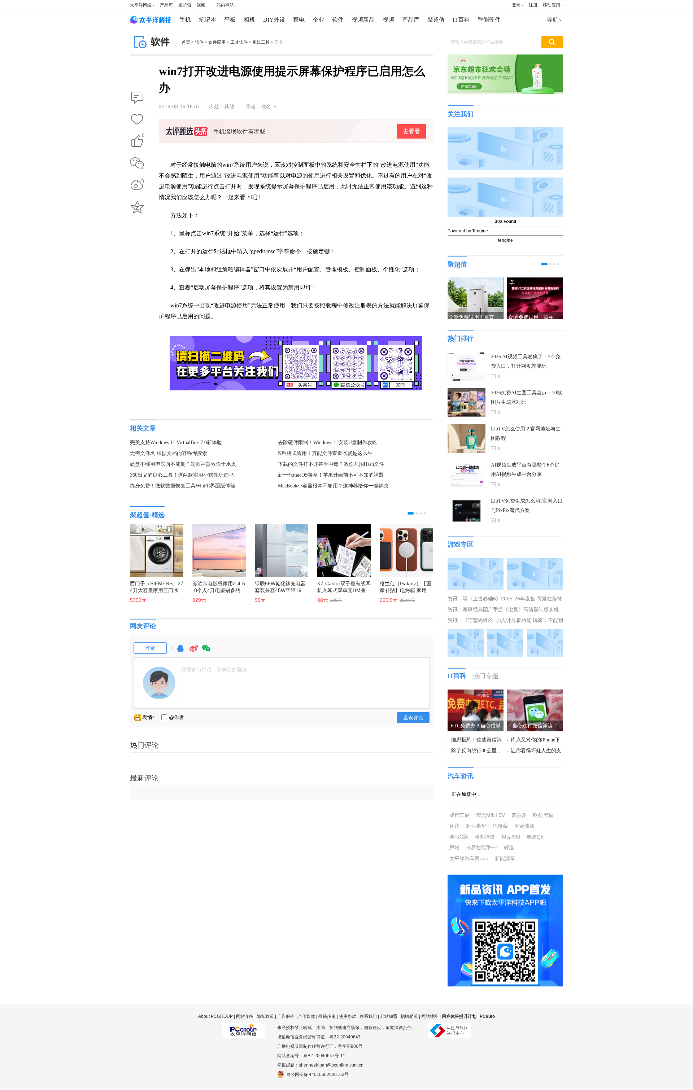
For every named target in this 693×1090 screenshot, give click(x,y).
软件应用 (217, 42)
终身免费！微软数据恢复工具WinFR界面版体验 (182, 486)
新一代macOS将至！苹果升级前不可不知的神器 (331, 475)
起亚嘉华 (476, 826)
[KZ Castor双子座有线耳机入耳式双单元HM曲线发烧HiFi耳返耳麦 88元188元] (340, 547)
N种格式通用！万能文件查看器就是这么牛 (325, 453)
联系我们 (368, 1016)
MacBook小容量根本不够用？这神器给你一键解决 (333, 486)
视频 (201, 5)
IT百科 (461, 20)
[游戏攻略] (535, 562)
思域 (454, 847)
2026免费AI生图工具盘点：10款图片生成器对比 (526, 397)
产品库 (166, 5)
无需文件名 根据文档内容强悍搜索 (168, 453)
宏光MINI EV (490, 815)
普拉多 (519, 815)
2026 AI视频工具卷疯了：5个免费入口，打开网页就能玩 (526, 361)
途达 (454, 826)
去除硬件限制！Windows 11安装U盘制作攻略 (327, 442)
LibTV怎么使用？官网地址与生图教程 (526, 433)
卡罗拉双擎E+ (481, 847)
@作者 (176, 717)
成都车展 (459, 815)
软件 (338, 20)
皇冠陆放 (524, 826)
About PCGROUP (215, 1016)
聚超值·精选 (147, 514)
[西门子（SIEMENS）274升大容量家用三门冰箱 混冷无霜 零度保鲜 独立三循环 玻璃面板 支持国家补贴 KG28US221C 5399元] (153, 547)
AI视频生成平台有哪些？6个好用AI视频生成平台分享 (525, 469)
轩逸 (509, 847)
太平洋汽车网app (468, 858)
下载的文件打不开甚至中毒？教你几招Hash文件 (331, 464)
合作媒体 (306, 1016)
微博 (193, 651)
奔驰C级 (458, 837)
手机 (185, 20)
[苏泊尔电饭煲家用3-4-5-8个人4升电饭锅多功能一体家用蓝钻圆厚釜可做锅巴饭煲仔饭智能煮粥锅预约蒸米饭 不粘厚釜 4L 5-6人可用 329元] (215, 547)
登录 (516, 5)
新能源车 (505, 858)
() (143, 136)
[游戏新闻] (476, 562)
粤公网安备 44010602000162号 (317, 1074)
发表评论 (413, 718)
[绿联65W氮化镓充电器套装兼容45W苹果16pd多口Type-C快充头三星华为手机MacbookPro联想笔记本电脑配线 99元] (278, 547)
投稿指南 (327, 1016)
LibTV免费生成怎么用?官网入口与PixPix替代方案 (527, 505)
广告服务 (286, 1016)
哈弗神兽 (485, 837)
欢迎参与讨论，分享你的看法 (214, 669)
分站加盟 (388, 1016)
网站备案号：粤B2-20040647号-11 (311, 1055)
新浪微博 (137, 185)
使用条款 (347, 1016)
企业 (318, 20)
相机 (249, 20)
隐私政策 (265, 1016)
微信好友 (137, 163)
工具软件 (239, 42)
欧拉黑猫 (543, 815)
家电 (299, 20)
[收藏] (137, 119)
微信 (206, 651)
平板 (230, 20)
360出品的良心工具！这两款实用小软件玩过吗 (182, 475)
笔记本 (207, 20)
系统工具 (261, 42)
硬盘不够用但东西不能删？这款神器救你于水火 (183, 464)
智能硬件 (489, 20)
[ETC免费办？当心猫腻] (476, 693)
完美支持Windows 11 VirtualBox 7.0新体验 (176, 442)
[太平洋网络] (243, 1027)
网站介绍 (244, 1016)
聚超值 (184, 5)
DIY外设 (274, 20)
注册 (533, 5)
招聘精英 (409, 1016)
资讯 (453, 598)
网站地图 (430, 1016)
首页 (186, 42)
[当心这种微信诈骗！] (535, 693)
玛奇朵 (500, 826)
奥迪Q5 (535, 837)
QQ (180, 651)
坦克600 (510, 837)
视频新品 (363, 20)
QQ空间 (137, 207)
